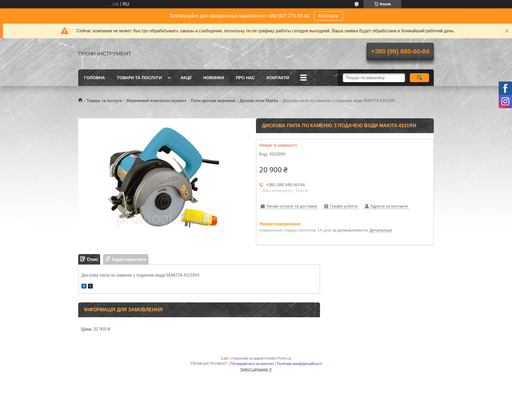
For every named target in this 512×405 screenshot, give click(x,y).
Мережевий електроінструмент (157, 100)
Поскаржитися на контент (252, 364)
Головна (94, 77)
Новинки (213, 77)
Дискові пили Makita (259, 100)
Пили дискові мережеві (213, 100)
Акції (185, 77)
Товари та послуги (139, 77)
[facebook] (84, 286)
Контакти (328, 15)
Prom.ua (284, 358)
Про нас (245, 77)
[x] (90, 286)
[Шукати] (419, 77)
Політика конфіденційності (299, 364)
